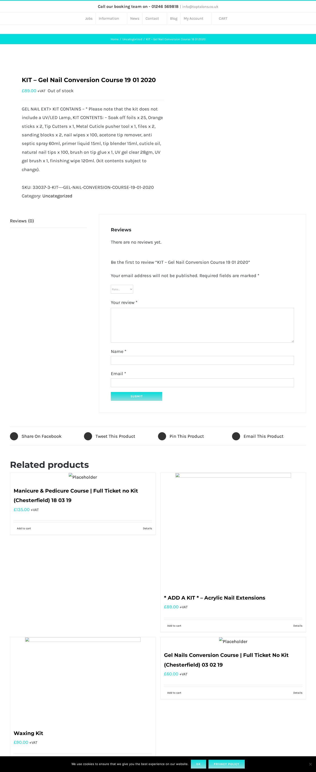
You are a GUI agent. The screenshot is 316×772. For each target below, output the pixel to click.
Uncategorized (57, 196)
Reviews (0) (22, 221)
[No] (310, 764)
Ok (198, 764)
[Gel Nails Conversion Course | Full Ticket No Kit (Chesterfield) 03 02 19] (233, 641)
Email (118, 373)
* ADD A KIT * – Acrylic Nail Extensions (214, 598)
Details (147, 528)
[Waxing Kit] (82, 680)
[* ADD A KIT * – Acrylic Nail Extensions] (233, 530)
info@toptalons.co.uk (200, 6)
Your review (124, 302)
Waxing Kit (28, 733)
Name (118, 351)
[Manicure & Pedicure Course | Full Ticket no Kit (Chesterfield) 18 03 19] (82, 477)
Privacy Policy (226, 764)
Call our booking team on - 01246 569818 (138, 6)
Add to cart (24, 528)
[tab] (48, 221)
